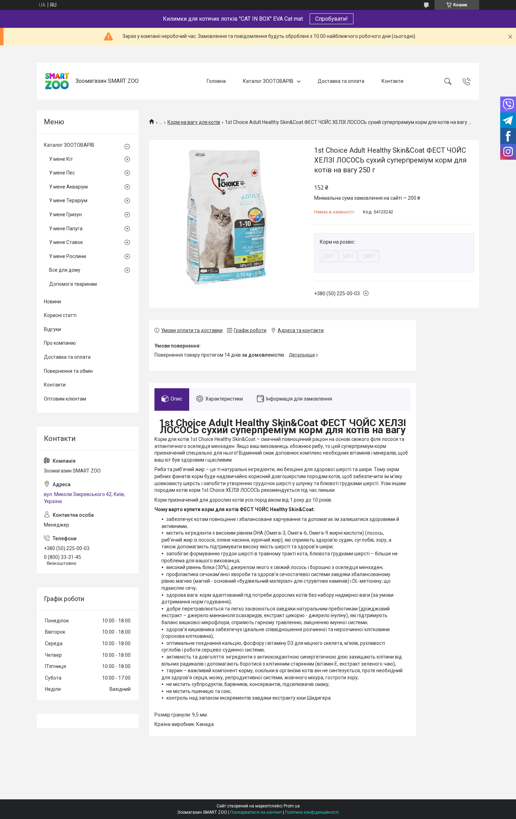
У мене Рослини (67, 256)
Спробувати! (331, 18)
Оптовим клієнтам (65, 399)
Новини (52, 301)
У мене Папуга (65, 228)
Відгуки (52, 329)
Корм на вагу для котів (193, 122)
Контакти (392, 81)
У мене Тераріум (68, 200)
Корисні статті (60, 315)
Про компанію (60, 343)
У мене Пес (62, 173)
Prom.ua (292, 806)
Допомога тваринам (73, 284)
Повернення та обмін (68, 371)
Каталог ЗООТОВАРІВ (268, 81)
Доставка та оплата (341, 81)
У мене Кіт (61, 159)
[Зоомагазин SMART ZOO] (57, 81)
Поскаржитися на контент (256, 812)
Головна (216, 81)
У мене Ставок (66, 242)
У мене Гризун (65, 214)
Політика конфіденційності (312, 812)
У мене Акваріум (68, 187)
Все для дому (64, 270)
